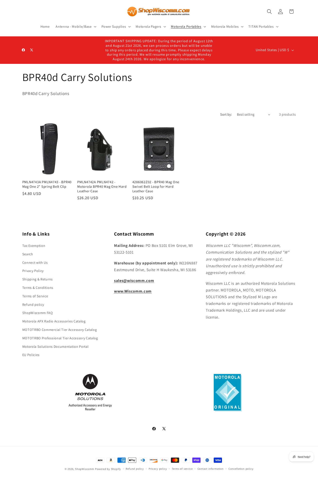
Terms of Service (35, 296)
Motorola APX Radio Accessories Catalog (54, 321)
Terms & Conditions (37, 287)
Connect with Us (35, 262)
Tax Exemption (33, 245)
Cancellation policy (240, 469)
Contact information (211, 469)
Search (27, 254)
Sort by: (226, 114)
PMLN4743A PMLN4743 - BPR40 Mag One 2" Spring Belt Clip (47, 184)
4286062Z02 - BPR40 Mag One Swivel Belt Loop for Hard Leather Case (156, 186)
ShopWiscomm (84, 469)
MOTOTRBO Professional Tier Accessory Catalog (60, 338)
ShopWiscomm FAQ (37, 313)
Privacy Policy (33, 271)
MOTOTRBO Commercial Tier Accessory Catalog (59, 329)
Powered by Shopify (108, 469)
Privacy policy (158, 469)
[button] (75, 26)
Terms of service (182, 469)
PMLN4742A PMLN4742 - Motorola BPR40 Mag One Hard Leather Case (102, 186)
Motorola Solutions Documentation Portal (55, 346)
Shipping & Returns (37, 279)
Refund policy (33, 304)
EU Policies (31, 355)
